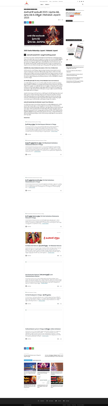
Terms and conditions (80, 404)
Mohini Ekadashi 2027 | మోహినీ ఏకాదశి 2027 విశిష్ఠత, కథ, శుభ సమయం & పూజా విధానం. (57, 386)
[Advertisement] (75, 30)
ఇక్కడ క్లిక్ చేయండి (77, 13)
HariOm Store (61, 1)
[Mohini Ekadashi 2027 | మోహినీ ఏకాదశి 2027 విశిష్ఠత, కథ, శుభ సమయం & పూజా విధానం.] (57, 380)
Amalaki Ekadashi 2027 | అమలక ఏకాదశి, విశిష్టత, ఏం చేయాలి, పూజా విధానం (42, 386)
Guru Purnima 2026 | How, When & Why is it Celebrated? (73, 71)
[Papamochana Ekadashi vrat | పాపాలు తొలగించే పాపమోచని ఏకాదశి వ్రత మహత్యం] (43, 367)
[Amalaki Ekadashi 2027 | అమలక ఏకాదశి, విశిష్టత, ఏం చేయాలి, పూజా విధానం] (43, 380)
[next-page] (26, 389)
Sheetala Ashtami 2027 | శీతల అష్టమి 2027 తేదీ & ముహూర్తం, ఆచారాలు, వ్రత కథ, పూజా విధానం (30, 386)
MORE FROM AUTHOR (37, 360)
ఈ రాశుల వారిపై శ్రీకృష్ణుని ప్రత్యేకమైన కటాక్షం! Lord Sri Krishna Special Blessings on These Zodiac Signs (54, 356)
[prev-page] (24, 389)
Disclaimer (69, 404)
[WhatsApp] (33, 22)
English (47, 4)
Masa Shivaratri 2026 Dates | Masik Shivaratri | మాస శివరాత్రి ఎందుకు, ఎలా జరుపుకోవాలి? (56, 373)
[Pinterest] (30, 22)
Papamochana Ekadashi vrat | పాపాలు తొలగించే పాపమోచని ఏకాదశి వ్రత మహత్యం (43, 373)
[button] (82, 4)
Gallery (50, 1)
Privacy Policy (74, 404)
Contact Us (64, 404)
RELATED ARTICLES (28, 360)
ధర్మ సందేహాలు (28, 9)
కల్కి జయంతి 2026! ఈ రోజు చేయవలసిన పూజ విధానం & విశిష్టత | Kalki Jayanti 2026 (30, 373)
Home (25, 7)
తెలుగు (42, 4)
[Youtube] (83, 1)
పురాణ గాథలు (32, 9)
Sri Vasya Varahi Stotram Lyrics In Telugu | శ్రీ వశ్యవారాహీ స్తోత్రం (32, 356)
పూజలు (36, 9)
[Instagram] (79, 1)
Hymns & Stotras (55, 1)
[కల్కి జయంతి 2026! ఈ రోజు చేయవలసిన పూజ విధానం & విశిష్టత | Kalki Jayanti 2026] (30, 367)
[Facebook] (77, 1)
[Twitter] (81, 1)
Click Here (72, 16)
